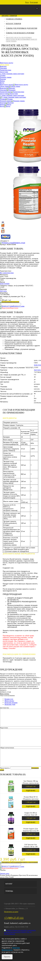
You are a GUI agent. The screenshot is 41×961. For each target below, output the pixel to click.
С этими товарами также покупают (12, 95)
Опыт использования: (7, 695)
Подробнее (30, 790)
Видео (2, 106)
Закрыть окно (4, 873)
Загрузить (3, 291)
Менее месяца (9, 701)
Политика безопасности (11, 949)
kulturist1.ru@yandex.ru (20, 923)
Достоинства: (4, 708)
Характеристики (5, 92)
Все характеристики (7, 273)
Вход (27, 2)
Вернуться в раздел (6, 84)
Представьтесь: (5, 768)
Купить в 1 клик (18, 306)
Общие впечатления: (7, 748)
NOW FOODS (4, 284)
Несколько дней (10, 704)
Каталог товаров (9, 16)
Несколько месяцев (11, 702)
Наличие (3, 103)
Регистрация (34, 2)
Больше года (9, 699)
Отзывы (2, 99)
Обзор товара (4, 86)
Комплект (3, 88)
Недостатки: (4, 728)
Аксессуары (4, 93)
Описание (3, 90)
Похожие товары (5, 101)
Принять (7, 957)
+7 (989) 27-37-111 (14, 917)
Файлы (2, 104)
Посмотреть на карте (11, 912)
